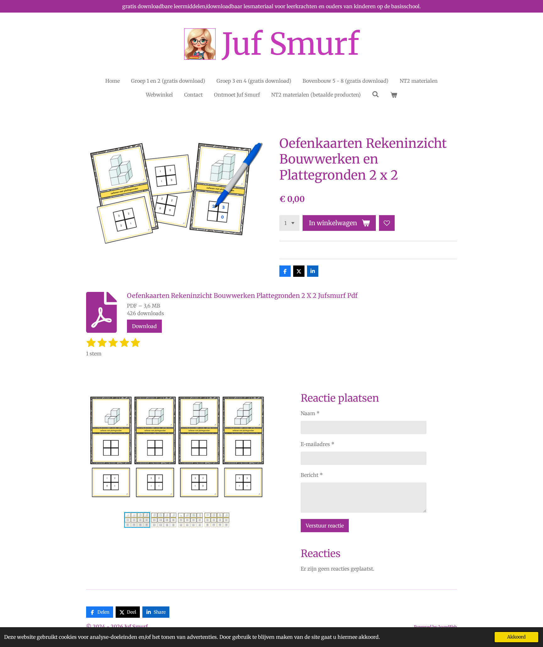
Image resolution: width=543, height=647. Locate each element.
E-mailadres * (317, 444)
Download (144, 326)
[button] (262, 389)
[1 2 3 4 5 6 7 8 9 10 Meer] (289, 223)
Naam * (310, 413)
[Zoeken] (375, 94)
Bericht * (312, 475)
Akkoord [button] (516, 637)
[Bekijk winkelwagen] (393, 94)
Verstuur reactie (325, 525)
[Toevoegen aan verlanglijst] (387, 223)
